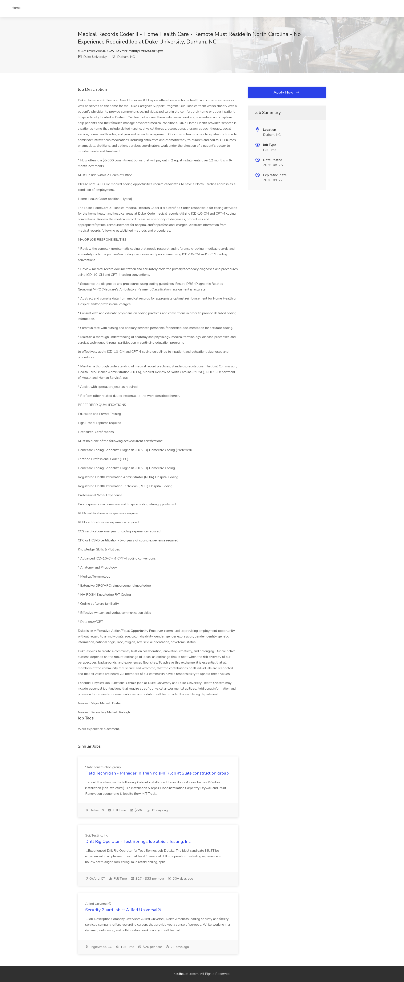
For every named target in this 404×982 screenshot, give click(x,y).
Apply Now (284, 92)
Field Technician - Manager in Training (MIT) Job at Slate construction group (157, 773)
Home (16, 7)
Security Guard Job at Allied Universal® (123, 910)
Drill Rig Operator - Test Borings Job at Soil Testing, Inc (137, 841)
